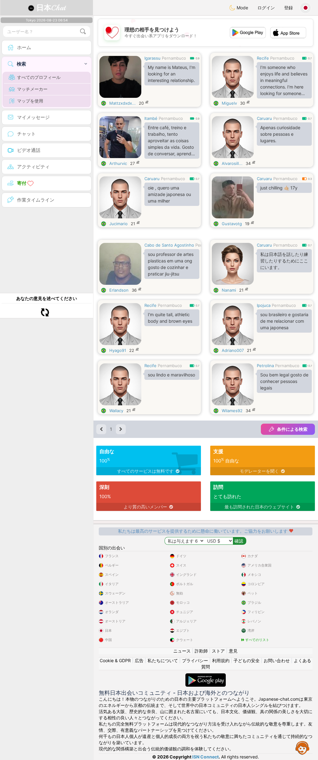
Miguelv (229, 103)
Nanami (229, 290)
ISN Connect (205, 756)
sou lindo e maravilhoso (171, 374)
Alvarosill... (232, 163)
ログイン (266, 7)
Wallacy (116, 410)
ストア (218, 650)
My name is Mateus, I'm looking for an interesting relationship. (171, 74)
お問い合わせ (277, 660)
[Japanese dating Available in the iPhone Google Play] (205, 676)
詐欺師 (201, 650)
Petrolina (265, 365)
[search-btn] (83, 31)
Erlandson (119, 290)
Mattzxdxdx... (122, 103)
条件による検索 (292, 429)
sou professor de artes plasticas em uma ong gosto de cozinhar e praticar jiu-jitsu (170, 264)
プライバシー (195, 660)
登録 (288, 7)
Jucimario (118, 223)
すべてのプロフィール (39, 77)
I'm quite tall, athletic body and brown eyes (170, 318)
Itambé (150, 118)
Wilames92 (232, 410)
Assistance (302, 747)
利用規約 (220, 660)
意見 (233, 650)
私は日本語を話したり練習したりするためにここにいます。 (284, 261)
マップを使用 (30, 100)
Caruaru (264, 118)
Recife (263, 58)
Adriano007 (233, 350)
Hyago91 (117, 350)
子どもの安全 (247, 660)
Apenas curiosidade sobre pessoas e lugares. (280, 134)
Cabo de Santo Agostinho (169, 245)
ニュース (182, 650)
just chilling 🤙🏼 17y (279, 187)
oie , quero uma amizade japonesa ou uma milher (169, 194)
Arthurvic (118, 163)
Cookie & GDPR (115, 660)
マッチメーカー (32, 89)
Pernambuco (174, 58)
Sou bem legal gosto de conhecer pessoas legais (284, 381)
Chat (51, 7)
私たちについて (163, 660)
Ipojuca (263, 305)
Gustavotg (232, 223)
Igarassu (152, 58)
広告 (139, 660)
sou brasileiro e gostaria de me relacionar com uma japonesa (284, 321)
